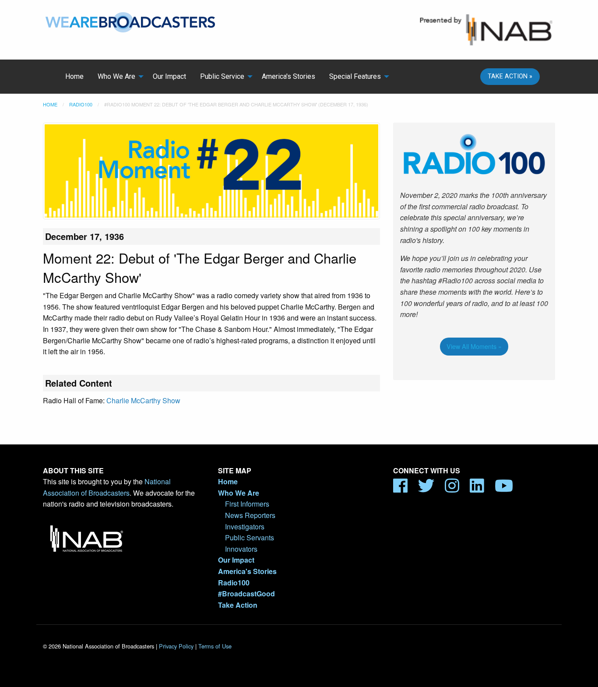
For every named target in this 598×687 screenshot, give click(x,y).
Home (74, 76)
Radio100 (80, 104)
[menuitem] (74, 76)
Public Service (222, 76)
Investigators (244, 526)
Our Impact (169, 76)
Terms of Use (215, 646)
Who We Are (116, 76)
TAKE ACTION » (510, 76)
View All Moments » (474, 346)
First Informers (247, 504)
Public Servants (249, 537)
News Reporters (250, 515)
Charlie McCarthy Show (143, 400)
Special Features (355, 76)
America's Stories (288, 76)
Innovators (241, 549)
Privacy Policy (176, 646)
